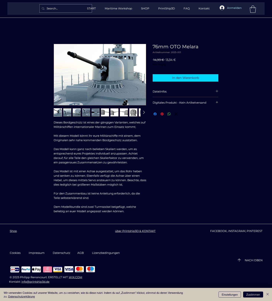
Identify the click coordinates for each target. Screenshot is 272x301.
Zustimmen (253, 294)
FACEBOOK (218, 231)
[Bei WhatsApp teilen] (169, 114)
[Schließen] (267, 294)
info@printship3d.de (35, 281)
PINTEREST (255, 231)
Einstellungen (230, 294)
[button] (253, 9)
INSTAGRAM (236, 231)
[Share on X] (176, 114)
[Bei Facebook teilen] (155, 114)
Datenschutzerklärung (21, 296)
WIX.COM (75, 277)
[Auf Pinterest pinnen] (162, 114)
